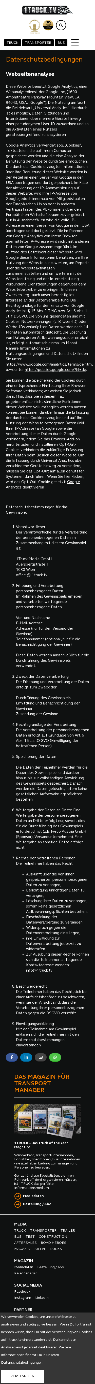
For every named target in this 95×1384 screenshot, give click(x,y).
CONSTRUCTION (53, 1237)
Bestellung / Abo (37, 1204)
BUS (61, 43)
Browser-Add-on (65, 439)
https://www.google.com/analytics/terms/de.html (49, 365)
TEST (30, 1237)
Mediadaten (33, 1196)
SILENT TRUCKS (48, 1249)
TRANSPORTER (38, 43)
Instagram (22, 1298)
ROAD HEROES (53, 1243)
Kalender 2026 (25, 1273)
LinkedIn (42, 1298)
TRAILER (68, 1231)
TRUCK (12, 43)
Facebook (22, 1292)
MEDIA (20, 1224)
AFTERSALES (25, 1243)
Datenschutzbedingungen (22, 1363)
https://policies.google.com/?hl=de (55, 370)
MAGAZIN (22, 1249)
